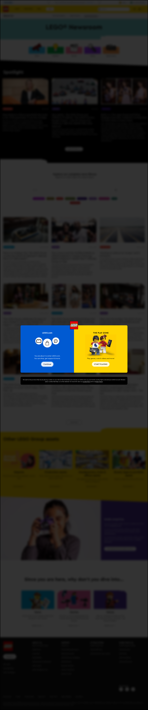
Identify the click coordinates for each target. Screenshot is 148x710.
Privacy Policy (99, 381)
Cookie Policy (86, 381)
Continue (47, 364)
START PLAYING (100, 364)
